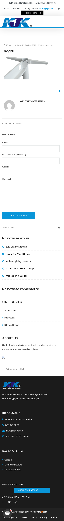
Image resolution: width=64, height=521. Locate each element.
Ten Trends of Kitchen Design (20, 268)
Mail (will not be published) (14, 155)
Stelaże (8, 459)
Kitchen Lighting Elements (18, 261)
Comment (6, 179)
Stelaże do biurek (13, 123)
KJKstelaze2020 (29, 45)
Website (5, 167)
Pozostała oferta (12, 469)
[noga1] (58, 91)
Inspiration (9, 317)
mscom (42, 512)
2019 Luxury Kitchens (16, 246)
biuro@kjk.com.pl (47, 8)
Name (4, 142)
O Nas (24, 517)
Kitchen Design (11, 325)
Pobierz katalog (32, 13)
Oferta (34, 517)
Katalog (43, 517)
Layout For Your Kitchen (18, 254)
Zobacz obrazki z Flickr (15, 369)
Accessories (10, 310)
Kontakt (54, 517)
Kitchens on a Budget (16, 276)
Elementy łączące (13, 464)
